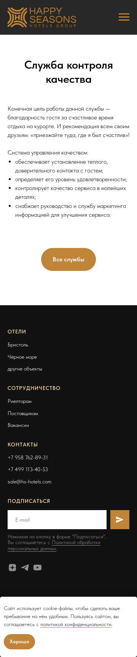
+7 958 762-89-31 (28, 457)
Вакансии (18, 425)
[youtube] (37, 567)
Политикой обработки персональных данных (54, 545)
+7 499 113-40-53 (28, 469)
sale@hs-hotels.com (29, 481)
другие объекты (25, 369)
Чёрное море (22, 357)
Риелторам (20, 401)
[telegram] (25, 567)
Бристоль (18, 344)
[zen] (12, 567)
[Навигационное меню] (124, 17)
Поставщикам (23, 413)
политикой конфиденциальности (76, 624)
